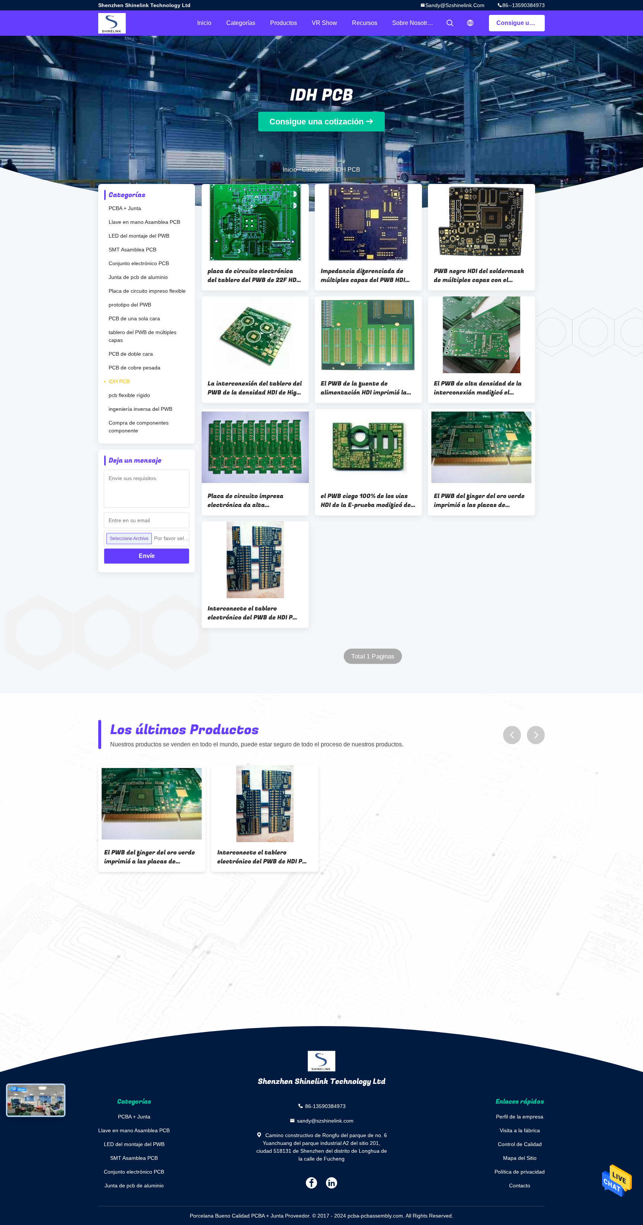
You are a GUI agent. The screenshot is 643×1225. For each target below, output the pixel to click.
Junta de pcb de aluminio (138, 277)
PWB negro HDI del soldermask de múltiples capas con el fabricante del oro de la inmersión (479, 276)
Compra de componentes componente (139, 427)
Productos (283, 23)
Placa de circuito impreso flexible (147, 291)
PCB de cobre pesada (134, 368)
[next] (536, 735)
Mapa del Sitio (520, 1158)
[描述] (470, 23)
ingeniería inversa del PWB (140, 409)
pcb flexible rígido (129, 395)
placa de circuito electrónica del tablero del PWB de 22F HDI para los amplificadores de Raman (253, 276)
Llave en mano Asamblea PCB (144, 222)
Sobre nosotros (413, 23)
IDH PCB (119, 381)
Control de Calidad (520, 1144)
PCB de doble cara (131, 354)
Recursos (364, 23)
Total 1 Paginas (372, 656)
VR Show (324, 23)
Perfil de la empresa (519, 1117)
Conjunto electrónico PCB (139, 263)
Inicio (204, 23)
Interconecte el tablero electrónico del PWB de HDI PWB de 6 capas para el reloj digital (255, 613)
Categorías (240, 23)
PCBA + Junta (125, 208)
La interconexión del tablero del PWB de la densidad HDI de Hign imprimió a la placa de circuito (255, 388)
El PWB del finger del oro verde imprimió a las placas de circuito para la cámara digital (480, 501)
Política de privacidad (520, 1172)
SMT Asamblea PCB (132, 250)
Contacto (519, 1185)
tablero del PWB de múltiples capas (142, 336)
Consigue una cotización (520, 23)
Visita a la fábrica (520, 1130)
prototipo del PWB (130, 305)
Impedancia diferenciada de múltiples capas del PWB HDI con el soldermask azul (363, 276)
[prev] (512, 735)
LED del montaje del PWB (139, 236)
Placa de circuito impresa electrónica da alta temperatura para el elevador (252, 501)
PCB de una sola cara (134, 318)
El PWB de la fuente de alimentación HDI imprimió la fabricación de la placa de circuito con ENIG (364, 388)
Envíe (147, 556)
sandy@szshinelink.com (454, 5)
